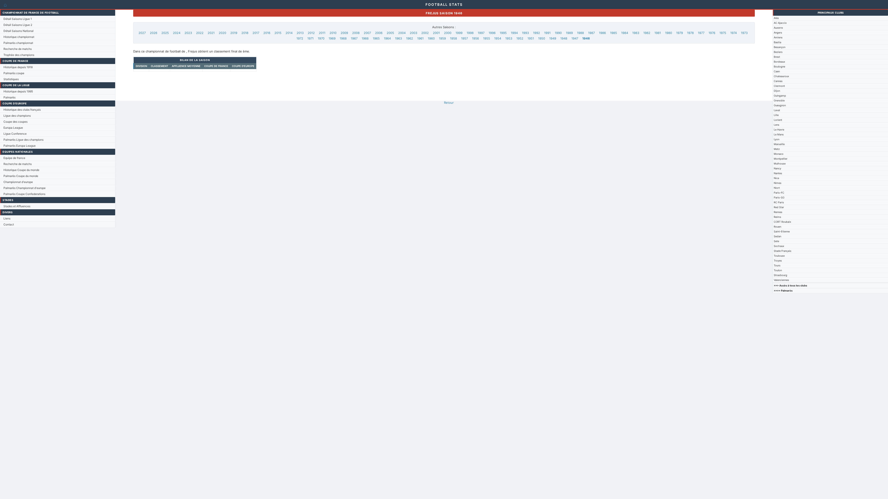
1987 (591, 33)
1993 (525, 33)
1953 (508, 38)
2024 (176, 33)
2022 (200, 33)
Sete (776, 241)
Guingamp (780, 95)
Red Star (779, 207)
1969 (332, 38)
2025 (165, 33)
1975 (722, 33)
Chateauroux (781, 76)
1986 (602, 33)
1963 (398, 38)
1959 (442, 38)
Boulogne (779, 66)
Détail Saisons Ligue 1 (17, 19)
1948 (563, 38)
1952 (519, 38)
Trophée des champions (18, 55)
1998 (470, 33)
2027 (142, 33)
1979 (679, 33)
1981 (657, 33)
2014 (289, 33)
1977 (701, 33)
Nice (776, 178)
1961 (420, 38)
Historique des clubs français (22, 109)
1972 (299, 38)
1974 (733, 33)
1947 (574, 38)
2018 (244, 33)
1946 (586, 38)
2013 (300, 33)
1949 (552, 38)
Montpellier (780, 158)
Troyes (778, 260)
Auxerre (778, 27)
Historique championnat (18, 37)
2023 (188, 33)
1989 (569, 33)
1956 (475, 38)
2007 (367, 33)
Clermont (779, 86)
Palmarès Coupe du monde (20, 176)
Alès (776, 18)
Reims (777, 217)
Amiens (778, 37)
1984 (624, 33)
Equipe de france (14, 158)
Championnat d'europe (18, 182)
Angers (778, 32)
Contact (8, 224)
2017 (256, 33)
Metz (777, 149)
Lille (776, 115)
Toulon (778, 270)
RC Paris (779, 202)
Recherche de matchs (17, 49)
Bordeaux (779, 61)
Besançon (779, 47)
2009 (344, 33)
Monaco (778, 153)
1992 (536, 33)
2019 (233, 33)
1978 (690, 33)
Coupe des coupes (15, 121)
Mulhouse (780, 163)
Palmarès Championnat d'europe (24, 188)
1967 (354, 38)
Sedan (777, 236)
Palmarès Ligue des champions (23, 139)
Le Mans (779, 134)
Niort (777, 187)
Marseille (779, 144)
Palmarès (9, 97)
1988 (580, 33)
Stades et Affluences (16, 206)
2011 (322, 33)
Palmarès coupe (13, 73)
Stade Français (782, 251)
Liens (6, 218)
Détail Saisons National (18, 31)
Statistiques (11, 79)
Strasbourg (780, 275)
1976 (712, 33)
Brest (777, 56)
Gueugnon (780, 105)
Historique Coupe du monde (21, 170)
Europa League (13, 127)
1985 (613, 33)
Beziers (778, 52)
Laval (777, 110)
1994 (514, 33)
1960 (431, 38)
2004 (402, 33)
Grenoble (779, 100)
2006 (378, 33)
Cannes (778, 81)
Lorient (778, 120)
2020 (222, 33)
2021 (211, 33)
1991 (547, 33)
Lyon (776, 139)
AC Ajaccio (780, 22)
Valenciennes (781, 280)
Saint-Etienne (782, 231)
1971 (310, 38)
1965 (376, 38)
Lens (776, 124)
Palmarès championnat (18, 43)
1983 (635, 33)
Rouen (777, 226)
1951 (530, 38)
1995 (503, 33)
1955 (486, 38)
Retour (449, 102)
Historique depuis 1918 (18, 67)
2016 (266, 33)
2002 (425, 33)
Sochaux (779, 246)
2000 (447, 33)
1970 (321, 38)
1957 (464, 38)
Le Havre (779, 129)
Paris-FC (779, 192)
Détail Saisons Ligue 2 (17, 25)
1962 (409, 38)
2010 (333, 33)
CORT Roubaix (782, 221)
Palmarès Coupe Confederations (24, 194)
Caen (777, 71)
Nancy (777, 168)
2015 (277, 33)
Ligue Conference (15, 133)
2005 (390, 33)
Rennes (778, 212)
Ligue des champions (17, 115)
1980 (668, 33)
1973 (744, 33)
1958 (453, 38)
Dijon (777, 90)
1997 (481, 33)
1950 (541, 38)
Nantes (778, 173)
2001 (436, 33)
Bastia (777, 42)
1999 (459, 33)
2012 (311, 33)
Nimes (777, 183)
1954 (497, 38)
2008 (356, 33)
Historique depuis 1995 (18, 91)
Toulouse (779, 255)
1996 (492, 33)
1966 (365, 38)
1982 (646, 33)
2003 (413, 33)
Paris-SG (779, 197)
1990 (558, 33)
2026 (153, 33)
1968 (343, 38)
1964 (387, 38)
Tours (777, 265)
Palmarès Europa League (19, 145)
